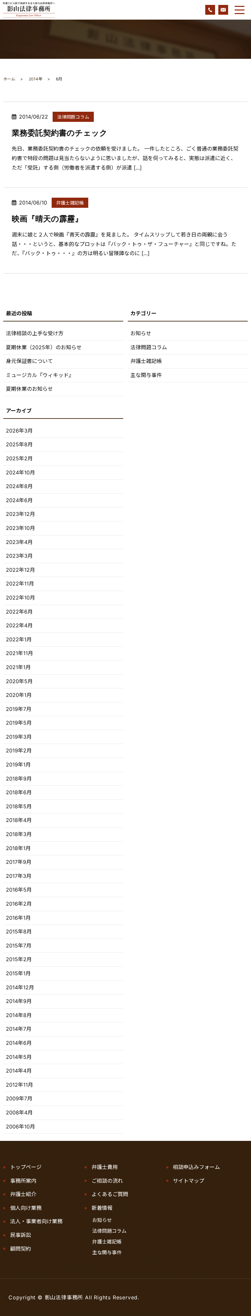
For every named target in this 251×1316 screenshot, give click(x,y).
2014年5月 (19, 1057)
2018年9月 (19, 778)
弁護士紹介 (23, 1194)
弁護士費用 (105, 1167)
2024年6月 (19, 500)
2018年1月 (18, 848)
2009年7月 (19, 1098)
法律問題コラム (73, 117)
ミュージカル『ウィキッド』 (40, 375)
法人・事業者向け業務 (36, 1221)
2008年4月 (19, 1112)
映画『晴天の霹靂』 (47, 219)
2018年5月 (19, 806)
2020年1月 (19, 695)
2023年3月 (19, 555)
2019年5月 (19, 722)
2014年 (35, 78)
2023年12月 (20, 514)
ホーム (9, 78)
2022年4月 (19, 625)
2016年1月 (18, 917)
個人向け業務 (26, 1208)
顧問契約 (20, 1248)
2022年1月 (19, 639)
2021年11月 (19, 653)
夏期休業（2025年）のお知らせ (44, 347)
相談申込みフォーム (196, 1167)
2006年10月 (20, 1126)
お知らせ (140, 333)
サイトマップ (188, 1180)
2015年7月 (18, 945)
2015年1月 (18, 973)
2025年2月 (19, 458)
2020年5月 (19, 681)
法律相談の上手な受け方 (34, 333)
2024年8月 (19, 486)
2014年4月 (19, 1070)
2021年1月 (18, 667)
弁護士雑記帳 (70, 203)
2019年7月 (18, 709)
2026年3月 (19, 430)
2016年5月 (19, 889)
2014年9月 (19, 1001)
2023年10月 (20, 528)
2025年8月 (19, 444)
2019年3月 (19, 736)
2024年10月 (20, 472)
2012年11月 (19, 1084)
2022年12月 (20, 570)
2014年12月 (20, 987)
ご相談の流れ (107, 1180)
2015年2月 (19, 959)
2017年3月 (18, 876)
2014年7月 (18, 1029)
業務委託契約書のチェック (60, 133)
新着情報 (102, 1208)
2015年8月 (19, 931)
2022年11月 (20, 583)
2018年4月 (19, 820)
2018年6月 (19, 792)
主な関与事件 (146, 375)
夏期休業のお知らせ (29, 389)
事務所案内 (23, 1180)
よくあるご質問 (110, 1194)
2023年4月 (19, 542)
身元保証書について (29, 361)
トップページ (26, 1167)
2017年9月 (18, 862)
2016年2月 (19, 903)
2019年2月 (19, 750)
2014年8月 (19, 1015)
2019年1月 (18, 764)
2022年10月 (20, 597)
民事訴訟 (20, 1235)
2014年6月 (19, 1043)
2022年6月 (19, 611)
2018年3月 (19, 834)
